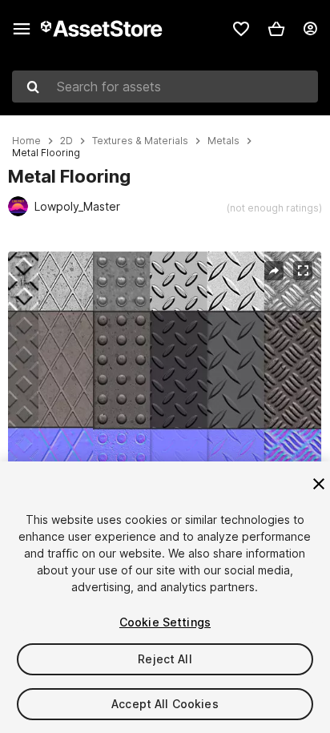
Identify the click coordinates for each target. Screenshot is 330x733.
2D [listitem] (66, 141)
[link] (241, 28)
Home (26, 141)
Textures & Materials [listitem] (140, 141)
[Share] (274, 270)
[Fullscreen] (302, 270)
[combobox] (165, 86)
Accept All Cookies (165, 704)
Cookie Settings (165, 622)
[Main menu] (22, 29)
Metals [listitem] (223, 141)
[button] (276, 28)
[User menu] (310, 29)
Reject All (164, 659)
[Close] (318, 483)
